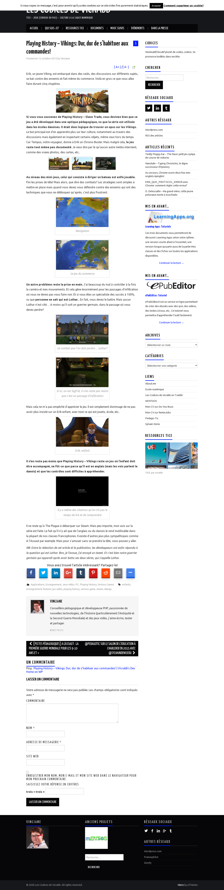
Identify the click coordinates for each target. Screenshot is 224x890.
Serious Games (106, 584)
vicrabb (159, 472)
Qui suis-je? (52, 28)
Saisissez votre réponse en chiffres (52, 784)
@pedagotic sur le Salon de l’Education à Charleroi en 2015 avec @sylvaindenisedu (110, 648)
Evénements (137, 28)
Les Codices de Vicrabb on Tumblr (164, 395)
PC (77, 584)
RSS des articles (154, 135)
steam (99, 589)
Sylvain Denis (152, 424)
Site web (32, 756)
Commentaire (35, 701)
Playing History (88, 584)
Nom (30, 728)
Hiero (181, 885)
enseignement (34, 589)
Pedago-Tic (151, 418)
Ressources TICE (75, 28)
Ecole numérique (154, 389)
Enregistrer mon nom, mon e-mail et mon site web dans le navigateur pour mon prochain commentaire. (81, 777)
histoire (47, 589)
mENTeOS (151, 401)
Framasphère (151, 857)
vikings (108, 589)
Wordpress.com (154, 129)
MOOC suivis (117, 28)
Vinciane (65, 58)
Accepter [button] (156, 5)
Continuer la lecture (171, 263)
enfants (126, 584)
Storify (147, 862)
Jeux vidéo (68, 584)
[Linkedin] (157, 108)
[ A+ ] (117, 66)
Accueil (34, 28)
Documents (97, 28)
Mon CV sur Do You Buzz (159, 406)
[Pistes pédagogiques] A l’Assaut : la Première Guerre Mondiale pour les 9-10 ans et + (54, 648)
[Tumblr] (166, 108)
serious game (88, 589)
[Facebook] (152, 831)
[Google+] (164, 831)
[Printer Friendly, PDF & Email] (134, 67)
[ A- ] (125, 66)
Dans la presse (159, 28)
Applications (37, 584)
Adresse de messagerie (44, 742)
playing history (72, 589)
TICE (147, 472)
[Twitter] (148, 108)
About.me (150, 383)
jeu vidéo (57, 589)
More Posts (57, 630)
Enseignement (53, 584)
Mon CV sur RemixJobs (158, 412)
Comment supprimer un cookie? (184, 5)
